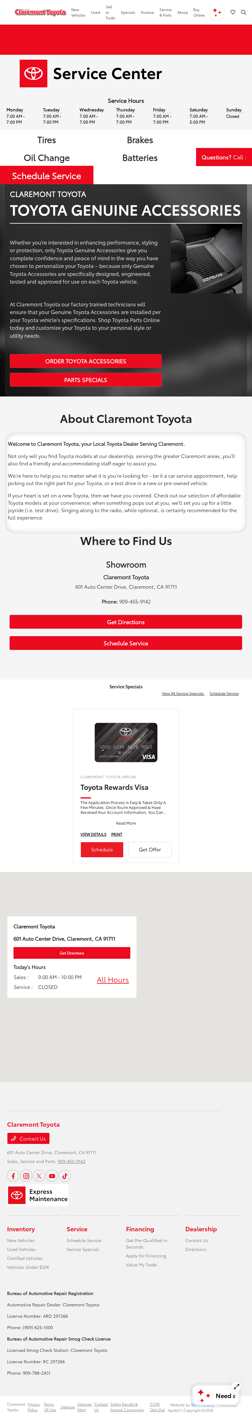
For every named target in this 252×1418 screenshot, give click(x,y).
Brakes (140, 139)
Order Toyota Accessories (85, 361)
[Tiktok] (65, 1175)
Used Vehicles (21, 1249)
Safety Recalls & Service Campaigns (127, 1406)
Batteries (140, 157)
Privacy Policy (34, 1406)
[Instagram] (26, 1175)
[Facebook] (13, 1175)
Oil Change (47, 157)
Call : (224, 157)
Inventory (21, 1228)
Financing (140, 1228)
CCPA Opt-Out (157, 1406)
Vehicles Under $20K (28, 1267)
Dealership (201, 1228)
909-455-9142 (71, 1161)
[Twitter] (39, 1175)
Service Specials (83, 1249)
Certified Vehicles (25, 1258)
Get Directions (126, 622)
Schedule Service (46, 175)
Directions (196, 1249)
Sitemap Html (84, 1406)
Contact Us (32, 1138)
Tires (46, 139)
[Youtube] (52, 1175)
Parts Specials (85, 380)
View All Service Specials (183, 693)
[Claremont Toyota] (40, 12)
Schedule (102, 849)
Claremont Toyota (16, 1406)
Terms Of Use (50, 1406)
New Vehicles (21, 1240)
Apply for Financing (146, 1256)
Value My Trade (141, 1264)
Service (77, 1228)
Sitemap (68, 1406)
